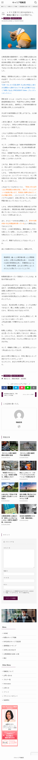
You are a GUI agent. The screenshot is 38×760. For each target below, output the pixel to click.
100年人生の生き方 (10, 650)
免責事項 (6, 700)
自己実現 (23, 378)
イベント (6, 692)
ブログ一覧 (7, 679)
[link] (19, 426)
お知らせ (6, 688)
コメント (7, 547)
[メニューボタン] (2, 2)
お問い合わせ (8, 675)
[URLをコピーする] (33, 387)
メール (6, 577)
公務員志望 (6, 18)
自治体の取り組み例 (16, 18)
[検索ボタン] (35, 2)
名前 (6, 570)
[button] (4, 387)
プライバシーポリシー (11, 696)
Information (7, 683)
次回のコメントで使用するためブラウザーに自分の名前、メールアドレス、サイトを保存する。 (20, 591)
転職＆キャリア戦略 (10, 637)
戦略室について (8, 671)
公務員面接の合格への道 (11, 654)
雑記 (5, 658)
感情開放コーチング (10, 645)
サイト (5, 584)
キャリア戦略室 (19, 2)
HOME (6, 633)
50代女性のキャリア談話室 (12, 641)
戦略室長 (19, 422)
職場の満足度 (15, 378)
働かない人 (7, 378)
